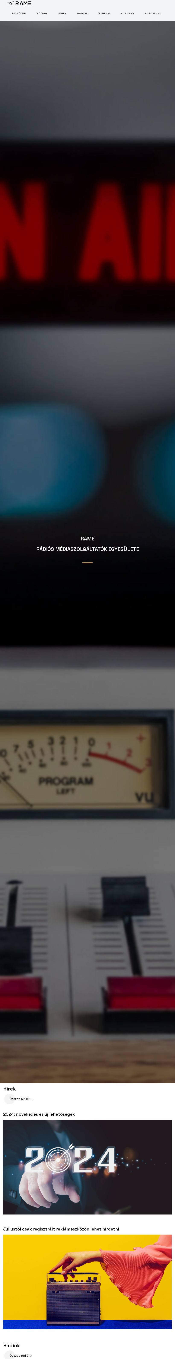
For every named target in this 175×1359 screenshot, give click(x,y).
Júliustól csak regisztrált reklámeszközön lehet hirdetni (61, 1229)
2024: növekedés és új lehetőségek (39, 1114)
